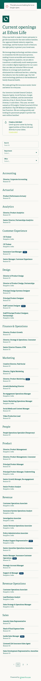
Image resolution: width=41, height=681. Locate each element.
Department (8, 151)
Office (6, 159)
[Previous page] (13, 665)
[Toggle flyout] (36, 152)
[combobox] (4, 153)
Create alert (13, 132)
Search (6, 143)
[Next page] (27, 665)
